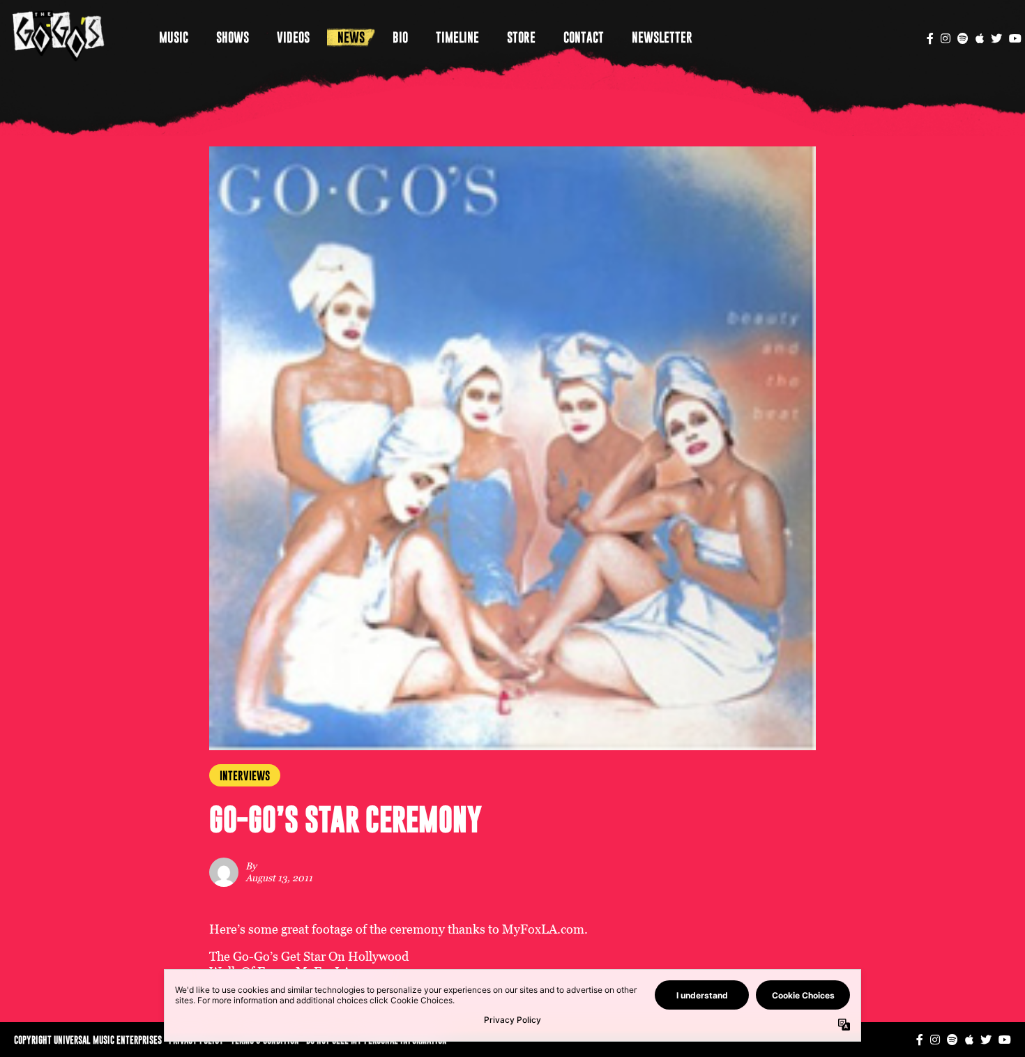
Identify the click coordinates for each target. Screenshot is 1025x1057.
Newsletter (662, 37)
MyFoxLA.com (543, 929)
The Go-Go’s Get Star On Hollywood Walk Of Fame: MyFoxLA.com (309, 964)
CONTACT (583, 37)
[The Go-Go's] (59, 35)
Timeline (457, 37)
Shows (232, 37)
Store (521, 37)
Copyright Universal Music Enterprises (88, 1039)
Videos (293, 37)
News (351, 37)
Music (173, 37)
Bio (400, 37)
